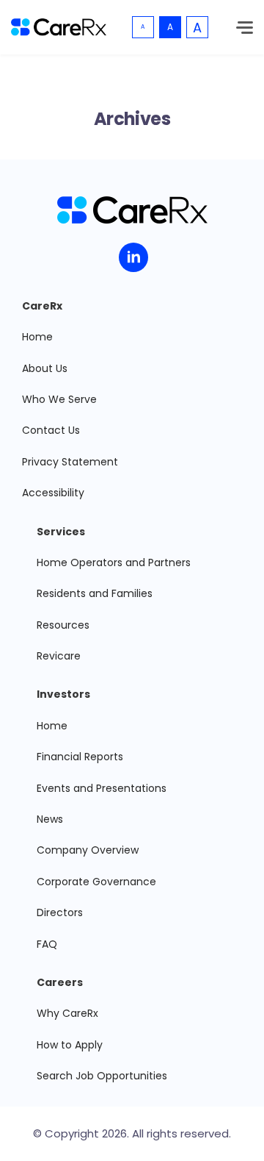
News (50, 819)
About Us (44, 368)
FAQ (47, 944)
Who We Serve (59, 399)
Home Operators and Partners (114, 562)
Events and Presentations (101, 788)
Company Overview (88, 850)
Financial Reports (80, 756)
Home (37, 336)
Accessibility (53, 492)
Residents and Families (95, 593)
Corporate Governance (96, 881)
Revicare (59, 656)
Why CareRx (67, 1013)
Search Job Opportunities (102, 1075)
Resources (63, 625)
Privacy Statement (70, 461)
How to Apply (70, 1044)
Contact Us (51, 430)
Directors (60, 912)
